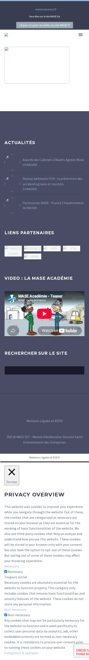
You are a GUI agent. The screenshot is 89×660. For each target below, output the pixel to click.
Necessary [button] (11, 566)
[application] (44, 313)
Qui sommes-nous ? (57, 41)
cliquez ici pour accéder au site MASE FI (44, 25)
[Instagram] (44, 4)
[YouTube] (51, 4)
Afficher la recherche (79, 370)
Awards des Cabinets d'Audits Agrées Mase (53, 160)
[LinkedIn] (38, 4)
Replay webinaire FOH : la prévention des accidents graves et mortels (53, 181)
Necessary (15, 571)
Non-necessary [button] (15, 609)
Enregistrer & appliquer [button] (21, 653)
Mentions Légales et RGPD (44, 421)
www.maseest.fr (46, 9)
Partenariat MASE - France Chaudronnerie (53, 203)
